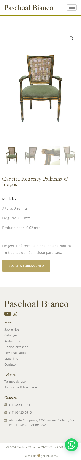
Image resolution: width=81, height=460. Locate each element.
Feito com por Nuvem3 (41, 456)
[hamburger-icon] (72, 7)
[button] (71, 38)
